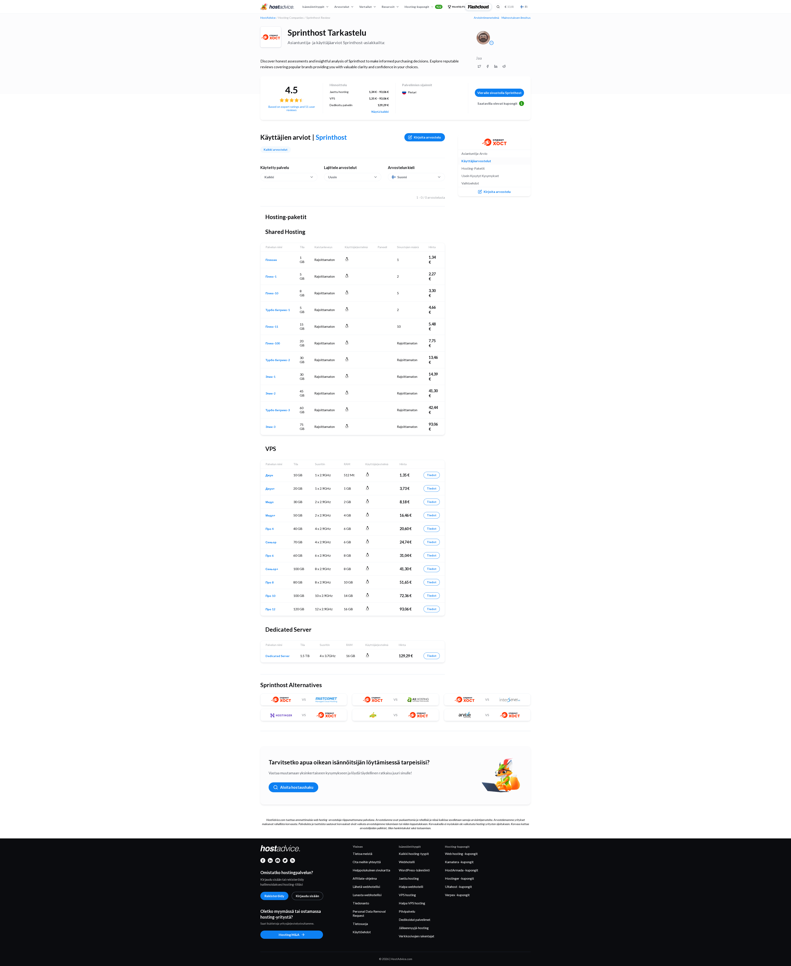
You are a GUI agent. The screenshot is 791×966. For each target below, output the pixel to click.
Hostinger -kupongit (459, 878)
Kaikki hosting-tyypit (414, 854)
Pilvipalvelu (407, 911)
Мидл (270, 502)
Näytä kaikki (380, 111)
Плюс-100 (273, 343)
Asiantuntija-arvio (474, 153)
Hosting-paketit (473, 168)
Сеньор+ (272, 569)
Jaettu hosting (409, 878)
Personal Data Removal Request (369, 913)
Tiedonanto (361, 903)
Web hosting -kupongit (461, 854)
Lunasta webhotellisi (367, 895)
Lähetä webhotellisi (366, 887)
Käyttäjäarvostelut (476, 161)
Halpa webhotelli (411, 887)
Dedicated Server (278, 656)
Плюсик (271, 260)
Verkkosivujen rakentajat (416, 936)
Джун (269, 475)
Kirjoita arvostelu (427, 137)
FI (526, 6)
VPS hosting (407, 895)
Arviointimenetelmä (486, 17)
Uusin (332, 177)
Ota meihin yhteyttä (367, 862)
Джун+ (270, 488)
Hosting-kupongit (423, 6)
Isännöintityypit (313, 6)
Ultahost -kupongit (458, 887)
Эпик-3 (270, 426)
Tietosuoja (360, 924)
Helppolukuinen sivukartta (371, 870)
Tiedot (431, 475)
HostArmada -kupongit (461, 870)
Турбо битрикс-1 (278, 310)
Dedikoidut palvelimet (414, 919)
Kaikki (269, 177)
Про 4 (270, 529)
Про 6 (270, 555)
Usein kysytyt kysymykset (480, 176)
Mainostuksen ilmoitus (516, 17)
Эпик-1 (270, 376)
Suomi (402, 177)
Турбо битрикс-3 (278, 410)
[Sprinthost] (270, 37)
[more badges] (491, 43)
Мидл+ (270, 515)
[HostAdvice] (277, 7)
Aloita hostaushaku (296, 787)
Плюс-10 (272, 293)
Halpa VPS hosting (412, 903)
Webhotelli (407, 862)
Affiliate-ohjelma (365, 878)
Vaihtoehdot (470, 183)
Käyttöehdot (362, 932)
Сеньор (271, 542)
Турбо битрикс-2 (278, 360)
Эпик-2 (270, 393)
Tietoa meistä (362, 854)
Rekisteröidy (274, 896)
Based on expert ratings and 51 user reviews (291, 108)
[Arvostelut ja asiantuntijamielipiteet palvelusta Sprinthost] (479, 66)
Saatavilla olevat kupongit (500, 103)
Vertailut (365, 6)
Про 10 (270, 595)
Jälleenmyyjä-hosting (414, 928)
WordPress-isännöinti (414, 870)
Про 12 (270, 609)
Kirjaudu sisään (307, 896)
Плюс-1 (271, 276)
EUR (509, 6)
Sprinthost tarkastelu (327, 33)
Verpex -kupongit (457, 895)
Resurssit (388, 6)
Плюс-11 (272, 326)
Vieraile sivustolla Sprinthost (499, 93)
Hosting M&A (289, 935)
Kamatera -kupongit (459, 862)
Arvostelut (341, 6)
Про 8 (270, 582)
